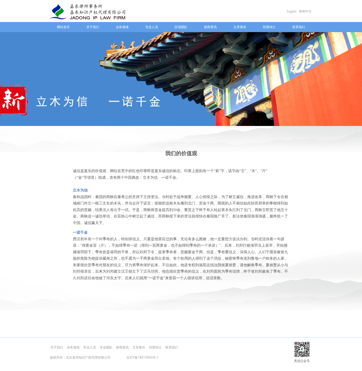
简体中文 (305, 11)
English (291, 11)
